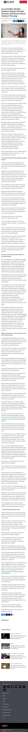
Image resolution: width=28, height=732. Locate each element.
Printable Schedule (7, 715)
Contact (4, 698)
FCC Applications (6, 712)
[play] (2, 730)
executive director (16, 512)
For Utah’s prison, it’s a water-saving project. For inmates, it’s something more (17, 647)
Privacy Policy (5, 706)
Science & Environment (16, 663)
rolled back (16, 297)
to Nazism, (9, 314)
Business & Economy (15, 633)
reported (18, 264)
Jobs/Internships (6, 704)
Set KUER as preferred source (20, 18)
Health (12, 643)
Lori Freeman (13, 569)
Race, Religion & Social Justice (17, 653)
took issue (4, 479)
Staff (4, 701)
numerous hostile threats (17, 271)
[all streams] (26, 730)
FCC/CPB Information (7, 709)
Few (2, 368)
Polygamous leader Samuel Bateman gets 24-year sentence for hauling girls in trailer (18, 657)
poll (6, 375)
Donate (24, 2)
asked (14, 456)
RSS (3, 718)
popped (3, 309)
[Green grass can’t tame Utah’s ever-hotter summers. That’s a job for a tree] (5, 666)
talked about (23, 316)
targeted (23, 259)
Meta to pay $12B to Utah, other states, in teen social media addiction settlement (18, 637)
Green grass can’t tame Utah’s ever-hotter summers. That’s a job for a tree (18, 667)
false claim (4, 290)
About (4, 695)
